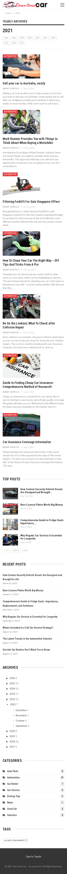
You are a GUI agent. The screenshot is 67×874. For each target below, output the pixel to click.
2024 (22, 38)
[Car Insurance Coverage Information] (21, 425)
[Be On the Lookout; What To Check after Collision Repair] (21, 306)
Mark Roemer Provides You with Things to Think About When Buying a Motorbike (30, 141)
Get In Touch (33, 856)
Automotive (10, 56)
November (21, 715)
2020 (53, 38)
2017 (22, 43)
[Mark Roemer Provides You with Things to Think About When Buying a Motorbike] (21, 122)
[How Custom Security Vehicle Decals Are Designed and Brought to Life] (10, 493)
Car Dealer (12, 783)
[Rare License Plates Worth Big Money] (10, 509)
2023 (30, 38)
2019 (6, 43)
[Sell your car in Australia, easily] (21, 66)
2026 (6, 38)
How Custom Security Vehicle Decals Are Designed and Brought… (41, 491)
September (21, 725)
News (10, 802)
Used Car (12, 808)
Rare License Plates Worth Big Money (41, 504)
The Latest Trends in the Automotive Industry (27, 638)
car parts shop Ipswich (15, 840)
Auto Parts (12, 771)
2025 (14, 38)
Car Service (13, 790)
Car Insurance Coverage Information (27, 442)
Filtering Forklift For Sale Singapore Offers (31, 201)
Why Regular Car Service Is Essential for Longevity (41, 537)
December (21, 710)
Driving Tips (13, 796)
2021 (45, 38)
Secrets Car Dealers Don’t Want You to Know (26, 649)
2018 (14, 43)
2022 (37, 38)
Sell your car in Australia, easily (24, 83)
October (20, 720)
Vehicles (12, 815)
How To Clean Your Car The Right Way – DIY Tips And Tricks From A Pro (31, 262)
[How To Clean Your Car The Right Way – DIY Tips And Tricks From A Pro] (21, 243)
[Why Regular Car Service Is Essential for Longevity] (10, 540)
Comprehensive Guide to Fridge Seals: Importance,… (42, 522)
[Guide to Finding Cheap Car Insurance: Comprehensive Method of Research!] (21, 366)
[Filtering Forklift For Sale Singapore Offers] (21, 184)
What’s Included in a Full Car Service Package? (28, 627)
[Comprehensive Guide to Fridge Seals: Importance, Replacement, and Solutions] (10, 524)
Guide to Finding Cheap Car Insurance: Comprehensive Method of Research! (28, 385)
